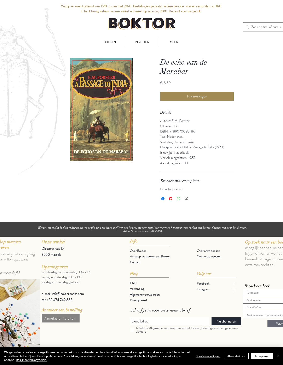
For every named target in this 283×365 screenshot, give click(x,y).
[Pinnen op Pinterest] (170, 198)
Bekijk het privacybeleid (31, 360)
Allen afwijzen (236, 356)
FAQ (133, 283)
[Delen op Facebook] (162, 198)
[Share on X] (186, 198)
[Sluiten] (278, 356)
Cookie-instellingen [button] (208, 356)
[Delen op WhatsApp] (178, 198)
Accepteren (262, 356)
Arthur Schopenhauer (135, 231)
